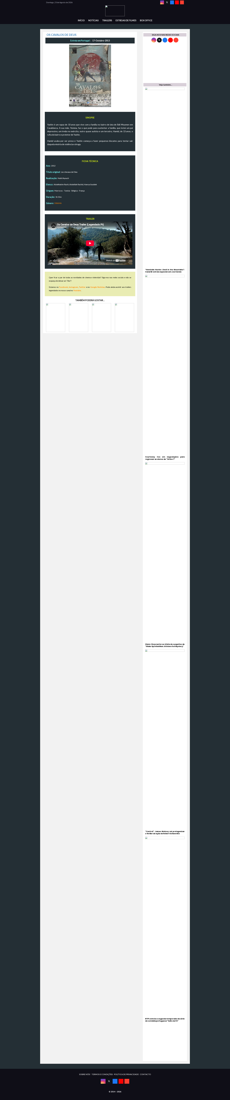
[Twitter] (167, 2)
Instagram (73, 287)
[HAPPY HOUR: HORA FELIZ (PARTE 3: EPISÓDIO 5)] (101, 317)
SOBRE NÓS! (84, 1074)
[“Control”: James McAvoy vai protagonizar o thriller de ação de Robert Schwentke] (165, 742)
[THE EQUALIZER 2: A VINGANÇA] (55, 317)
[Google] (182, 2)
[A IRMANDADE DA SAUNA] (124, 317)
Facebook (63, 287)
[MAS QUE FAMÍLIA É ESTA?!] (78, 317)
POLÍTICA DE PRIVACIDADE (126, 1074)
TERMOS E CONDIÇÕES (102, 1074)
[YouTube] (177, 2)
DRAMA (58, 203)
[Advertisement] (164, 63)
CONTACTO (145, 1074)
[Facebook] (172, 2)
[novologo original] (115, 10)
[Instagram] (162, 2)
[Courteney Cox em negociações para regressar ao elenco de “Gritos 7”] (165, 367)
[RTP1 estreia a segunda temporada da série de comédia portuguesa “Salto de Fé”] (165, 929)
